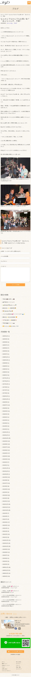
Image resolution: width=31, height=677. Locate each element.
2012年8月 (5, 480)
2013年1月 (5, 465)
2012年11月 (5, 471)
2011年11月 (5, 507)
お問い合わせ (4, 668)
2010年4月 (5, 561)
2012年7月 (5, 483)
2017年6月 (5, 393)
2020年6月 (5, 348)
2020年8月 (5, 342)
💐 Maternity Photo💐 (8, 311)
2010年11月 (5, 543)
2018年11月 (5, 357)
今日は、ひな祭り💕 (8, 586)
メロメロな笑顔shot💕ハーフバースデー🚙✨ (14, 314)
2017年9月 (5, 387)
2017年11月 (5, 381)
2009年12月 (5, 567)
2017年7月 (5, 390)
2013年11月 (5, 435)
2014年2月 (5, 429)
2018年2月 (5, 372)
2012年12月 (5, 468)
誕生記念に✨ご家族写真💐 (9, 308)
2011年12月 (5, 504)
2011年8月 (5, 516)
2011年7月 (5, 519)
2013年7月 (5, 447)
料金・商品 (18, 667)
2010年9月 (5, 549)
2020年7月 (5, 345)
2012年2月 (5, 498)
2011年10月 (5, 510)
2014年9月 (5, 420)
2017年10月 (5, 384)
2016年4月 (5, 414)
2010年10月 (5, 546)
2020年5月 (5, 351)
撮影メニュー (4, 663)
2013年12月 (5, 432)
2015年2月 (5, 417)
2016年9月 (5, 402)
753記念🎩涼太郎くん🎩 (9, 299)
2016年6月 (5, 408)
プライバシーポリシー (6, 670)
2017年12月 (5, 378)
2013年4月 (5, 456)
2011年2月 (5, 534)
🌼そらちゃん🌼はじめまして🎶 (11, 326)
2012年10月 (5, 474)
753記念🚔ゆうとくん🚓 (9, 323)
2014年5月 (5, 426)
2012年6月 (5, 486)
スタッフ (18, 665)
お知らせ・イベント (6, 665)
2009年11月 (5, 570)
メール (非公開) (4, 256)
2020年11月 (5, 336)
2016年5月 (5, 411)
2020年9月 (5, 339)
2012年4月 (5, 492)
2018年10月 (5, 360)
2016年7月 (5, 405)
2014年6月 (5, 423)
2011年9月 (5, 513)
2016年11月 (5, 396)
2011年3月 (5, 531)
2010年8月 (5, 552)
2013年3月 (5, 459)
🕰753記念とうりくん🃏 (9, 302)
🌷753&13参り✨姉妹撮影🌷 (10, 320)
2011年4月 (5, 528)
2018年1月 (5, 375)
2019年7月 (5, 354)
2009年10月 (5, 573)
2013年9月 (5, 441)
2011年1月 (5, 537)
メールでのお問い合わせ (16, 651)
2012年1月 (5, 501)
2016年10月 (5, 399)
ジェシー (13, 587)
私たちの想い (18, 661)
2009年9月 (5, 576)
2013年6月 (5, 450)
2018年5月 (5, 366)
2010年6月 (5, 558)
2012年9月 (5, 477)
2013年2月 (5, 462)
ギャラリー (18, 663)
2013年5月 (5, 453)
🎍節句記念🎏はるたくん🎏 (9, 305)
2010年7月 (5, 555)
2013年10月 (5, 438)
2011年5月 (5, 525)
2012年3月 (5, 495)
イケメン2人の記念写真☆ (9, 595)
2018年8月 (5, 363)
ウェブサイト (4, 261)
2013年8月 (5, 444)
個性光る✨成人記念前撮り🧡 (10, 317)
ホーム (2, 14)
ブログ (6, 14)
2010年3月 (5, 564)
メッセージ (3, 266)
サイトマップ (18, 668)
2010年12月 (5, 540)
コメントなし (10, 23)
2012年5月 (5, 489)
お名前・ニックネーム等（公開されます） (11, 251)
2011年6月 (5, 522)
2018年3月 (5, 369)
